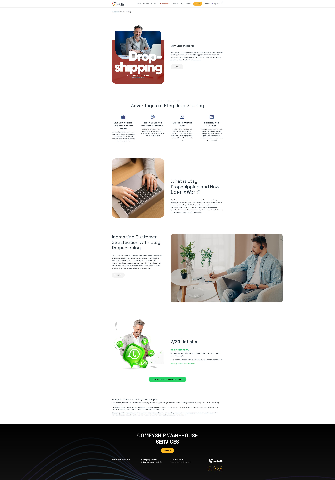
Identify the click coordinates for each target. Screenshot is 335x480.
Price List (175, 4)
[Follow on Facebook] (215, 468)
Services (153, 4)
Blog (181, 4)
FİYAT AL (177, 67)
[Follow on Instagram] (210, 468)
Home (139, 4)
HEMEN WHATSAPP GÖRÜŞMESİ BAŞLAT (167, 379)
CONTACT (167, 450)
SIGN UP (207, 4)
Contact (188, 4)
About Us (146, 4)
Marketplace (164, 4)
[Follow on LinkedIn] (220, 468)
